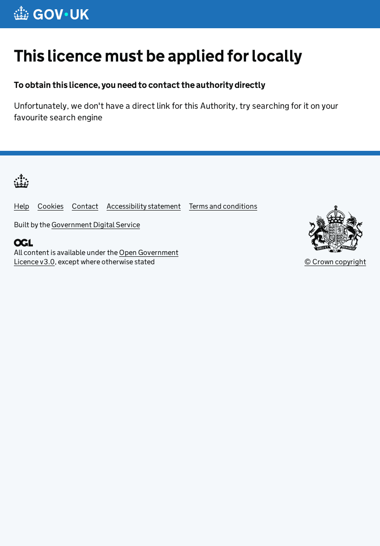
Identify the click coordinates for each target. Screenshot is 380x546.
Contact (85, 206)
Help (21, 206)
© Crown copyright (335, 261)
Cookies (50, 206)
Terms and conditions (223, 206)
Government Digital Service (95, 224)
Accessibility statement (144, 206)
